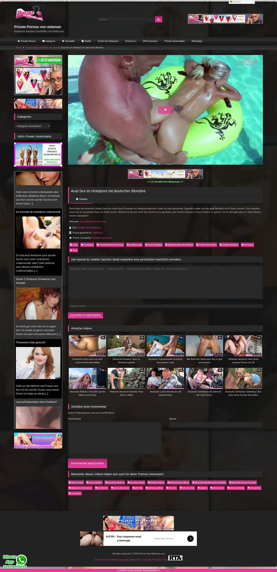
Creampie (88, 244)
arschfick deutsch (116, 482)
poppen (203, 488)
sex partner (255, 488)
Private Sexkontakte (175, 41)
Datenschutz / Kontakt (140, 559)
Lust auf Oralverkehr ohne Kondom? (36, 365)
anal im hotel (77, 482)
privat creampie (237, 488)
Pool (75, 250)
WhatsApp (197, 41)
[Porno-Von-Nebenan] (29, 14)
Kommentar (74, 418)
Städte (87, 41)
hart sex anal (188, 488)
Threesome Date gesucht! (30, 305)
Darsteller (70, 41)
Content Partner (103, 559)
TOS (154, 559)
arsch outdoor (95, 482)
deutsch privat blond (179, 482)
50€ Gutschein (150, 41)
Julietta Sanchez (102, 238)
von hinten (76, 493)
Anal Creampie (155, 244)
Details (83, 199)
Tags (165, 559)
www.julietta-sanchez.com (93, 221)
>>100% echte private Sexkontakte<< (138, 570)
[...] (35, 234)
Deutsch (236, 2)
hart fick (172, 488)
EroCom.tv (130, 41)
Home (18, 47)
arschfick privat (137, 482)
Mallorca (98, 232)
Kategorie (50, 41)
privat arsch (218, 488)
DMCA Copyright (120, 559)
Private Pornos (28, 41)
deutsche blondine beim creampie (210, 482)
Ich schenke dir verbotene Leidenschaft (38, 175)
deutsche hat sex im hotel (244, 482)
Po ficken (248, 244)
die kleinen (103, 488)
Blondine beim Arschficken (180, 244)
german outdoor (155, 488)
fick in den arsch (121, 488)
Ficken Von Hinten (207, 244)
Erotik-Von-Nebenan (108, 41)
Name (173, 418)
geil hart (138, 488)
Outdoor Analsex (230, 244)
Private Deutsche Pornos (37, 47)
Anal (55, 47)
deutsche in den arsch (81, 488)
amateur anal (136, 244)
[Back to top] (267, 562)
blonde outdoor (157, 482)
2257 (160, 559)
